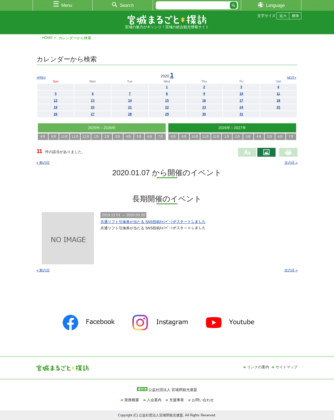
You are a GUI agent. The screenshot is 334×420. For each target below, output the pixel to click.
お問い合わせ (203, 400)
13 (92, 100)
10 (241, 94)
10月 (64, 136)
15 (167, 100)
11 (278, 94)
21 (130, 107)
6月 (149, 136)
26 (55, 114)
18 (278, 100)
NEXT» (291, 77)
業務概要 (131, 400)
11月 (75, 136)
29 (167, 114)
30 (204, 114)
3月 (117, 136)
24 (241, 107)
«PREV (41, 77)
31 (241, 114)
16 (204, 100)
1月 (96, 136)
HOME (47, 38)
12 (55, 100)
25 (278, 107)
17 (241, 100)
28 (130, 114)
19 (55, 107)
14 (130, 100)
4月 (128, 136)
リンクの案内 (258, 367)
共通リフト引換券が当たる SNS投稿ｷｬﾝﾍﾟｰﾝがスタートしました (153, 222)
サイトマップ (286, 367)
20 (92, 107)
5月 (139, 136)
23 (204, 107)
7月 (160, 136)
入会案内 (154, 400)
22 (167, 107)
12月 (85, 136)
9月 (53, 136)
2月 (107, 136)
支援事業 (176, 400)
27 (92, 114)
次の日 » (290, 163)
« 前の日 (43, 163)
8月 (42, 136)
